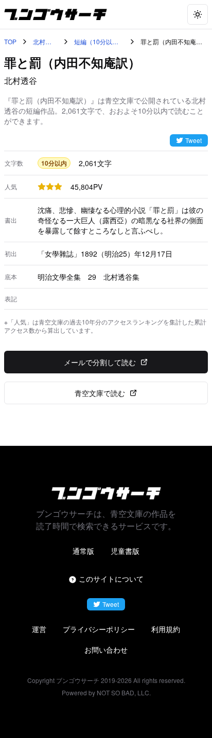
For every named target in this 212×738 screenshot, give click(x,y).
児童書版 (125, 551)
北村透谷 (42, 42)
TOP (10, 42)
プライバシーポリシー (99, 629)
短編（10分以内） (93, 42)
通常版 (83, 551)
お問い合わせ (106, 649)
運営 (39, 629)
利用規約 (165, 629)
